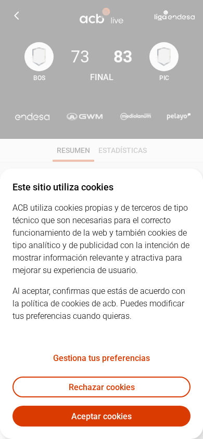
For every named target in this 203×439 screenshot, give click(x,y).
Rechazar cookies (102, 387)
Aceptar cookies (101, 416)
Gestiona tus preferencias (101, 358)
